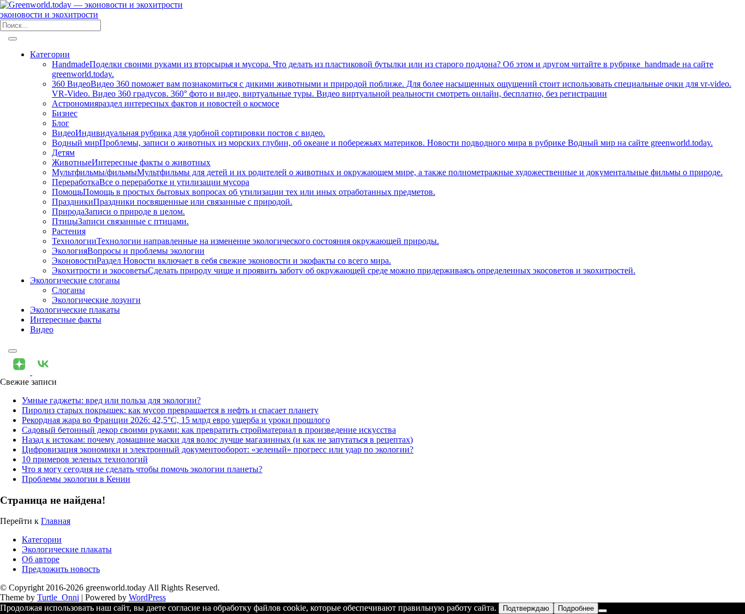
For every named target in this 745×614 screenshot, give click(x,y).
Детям (63, 152)
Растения (69, 231)
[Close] (12, 351)
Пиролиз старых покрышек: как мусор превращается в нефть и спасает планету (170, 410)
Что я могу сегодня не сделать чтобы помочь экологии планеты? (142, 469)
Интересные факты (65, 319)
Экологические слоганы (75, 280)
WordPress (147, 597)
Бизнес (64, 113)
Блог (60, 123)
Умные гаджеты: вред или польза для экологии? (111, 400)
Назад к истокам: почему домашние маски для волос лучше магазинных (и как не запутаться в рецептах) (217, 439)
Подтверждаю (526, 608)
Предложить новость (61, 569)
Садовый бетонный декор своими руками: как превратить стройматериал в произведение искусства (209, 429)
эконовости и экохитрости (49, 14)
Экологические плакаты (75, 309)
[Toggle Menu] (12, 38)
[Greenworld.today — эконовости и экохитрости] (91, 4)
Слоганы (68, 290)
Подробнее (576, 608)
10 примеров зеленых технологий (85, 459)
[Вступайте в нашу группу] (20, 372)
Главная (55, 521)
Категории (50, 54)
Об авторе (40, 559)
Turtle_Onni (58, 597)
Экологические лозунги (96, 300)
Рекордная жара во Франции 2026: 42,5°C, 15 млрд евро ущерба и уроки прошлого (176, 420)
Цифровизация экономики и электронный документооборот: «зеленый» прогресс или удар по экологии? (217, 449)
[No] (602, 610)
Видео (41, 329)
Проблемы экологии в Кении (76, 479)
